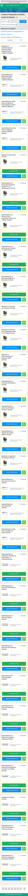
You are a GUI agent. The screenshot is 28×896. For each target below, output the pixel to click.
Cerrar (18, 2)
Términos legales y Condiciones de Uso (14, 894)
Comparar (23, 46)
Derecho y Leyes (5, 34)
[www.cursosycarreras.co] (14, 5)
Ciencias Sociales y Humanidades (10, 37)
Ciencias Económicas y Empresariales (11, 31)
